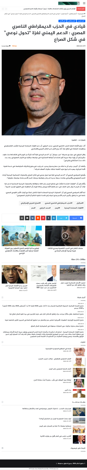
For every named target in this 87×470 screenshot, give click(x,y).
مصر (32, 208)
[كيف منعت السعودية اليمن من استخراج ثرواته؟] (79, 420)
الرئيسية (81, 14)
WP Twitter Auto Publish (35, 469)
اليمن (57, 208)
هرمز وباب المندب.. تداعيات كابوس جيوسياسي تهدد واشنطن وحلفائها (46, 408)
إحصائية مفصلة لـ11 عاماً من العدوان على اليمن (55, 426)
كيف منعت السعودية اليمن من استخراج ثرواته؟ (55, 418)
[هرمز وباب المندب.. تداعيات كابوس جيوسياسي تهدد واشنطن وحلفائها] (79, 412)
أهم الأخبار (62, 21)
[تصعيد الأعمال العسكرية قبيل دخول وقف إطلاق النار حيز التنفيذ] (72, 273)
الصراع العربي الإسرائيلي (30, 203)
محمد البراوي (45, 208)
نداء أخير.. (67, 390)
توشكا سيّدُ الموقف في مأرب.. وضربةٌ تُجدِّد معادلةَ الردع (52, 380)
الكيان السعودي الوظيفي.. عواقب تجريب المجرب (54, 359)
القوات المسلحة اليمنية (73, 208)
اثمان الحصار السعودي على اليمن (60, 369)
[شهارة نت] (69, 3)
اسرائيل (79, 203)
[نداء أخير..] (79, 393)
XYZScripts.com (54, 469)
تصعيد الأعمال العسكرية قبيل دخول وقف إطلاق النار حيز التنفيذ (73, 284)
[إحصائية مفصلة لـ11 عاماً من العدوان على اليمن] (79, 429)
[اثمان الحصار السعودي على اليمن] (79, 372)
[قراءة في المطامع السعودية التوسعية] (79, 352)
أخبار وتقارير (73, 14)
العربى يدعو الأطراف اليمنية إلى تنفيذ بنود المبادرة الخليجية (16, 286)
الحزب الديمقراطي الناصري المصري (58, 203)
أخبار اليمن (64, 14)
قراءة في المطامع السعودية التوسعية (58, 348)
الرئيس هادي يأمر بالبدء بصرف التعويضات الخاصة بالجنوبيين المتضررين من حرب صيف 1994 (46, 285)
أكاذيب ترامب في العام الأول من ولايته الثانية (55, 436)
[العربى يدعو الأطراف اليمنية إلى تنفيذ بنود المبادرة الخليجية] (14, 274)
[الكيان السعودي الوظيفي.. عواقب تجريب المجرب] (79, 362)
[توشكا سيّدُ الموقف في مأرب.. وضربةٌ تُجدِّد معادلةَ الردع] (79, 383)
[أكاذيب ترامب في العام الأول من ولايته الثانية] (79, 439)
